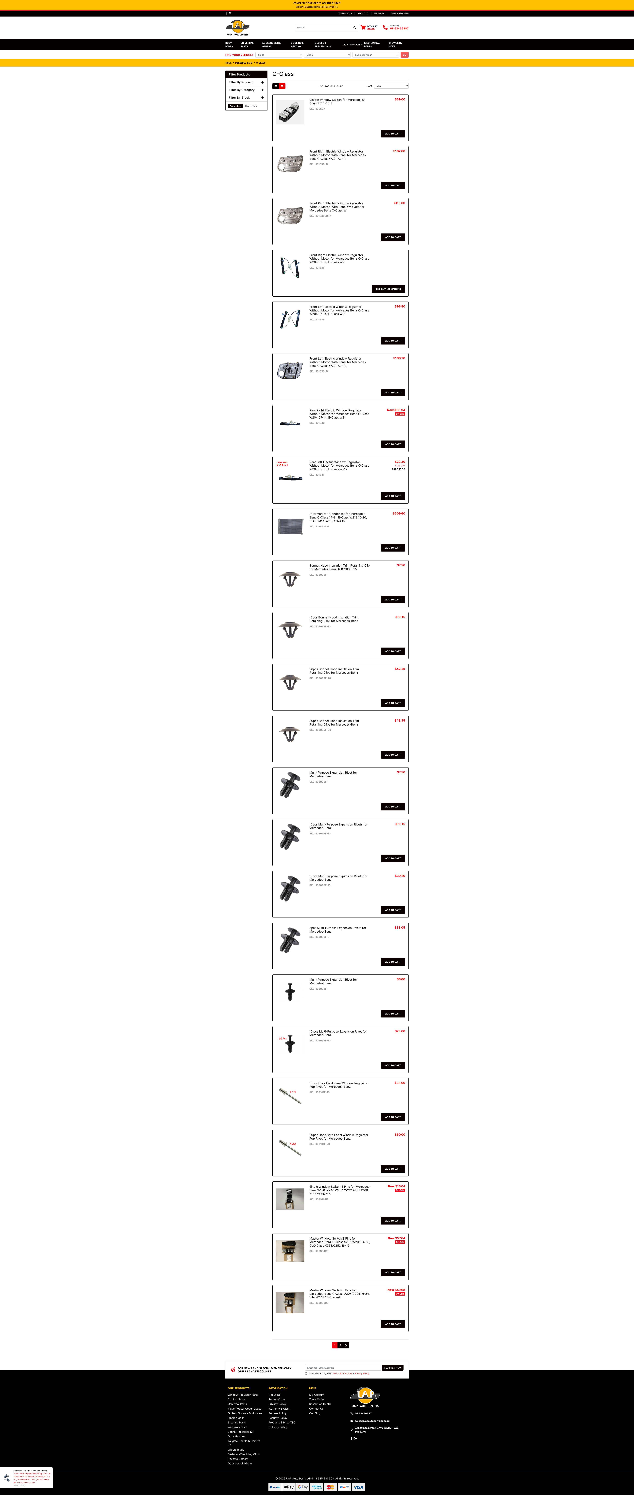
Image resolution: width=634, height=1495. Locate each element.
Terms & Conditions (342, 1373)
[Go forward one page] (346, 1345)
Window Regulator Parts (243, 1394)
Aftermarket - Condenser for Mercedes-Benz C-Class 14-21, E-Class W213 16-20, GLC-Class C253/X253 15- (338, 517)
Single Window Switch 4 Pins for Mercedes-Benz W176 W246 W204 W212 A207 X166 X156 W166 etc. (340, 1190)
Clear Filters (251, 106)
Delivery (379, 13)
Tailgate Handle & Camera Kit (244, 1443)
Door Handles (236, 1436)
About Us (363, 13)
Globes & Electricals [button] (323, 44)
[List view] (282, 86)
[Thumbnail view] (275, 86)
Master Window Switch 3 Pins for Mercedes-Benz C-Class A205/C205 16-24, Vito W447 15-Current (339, 1293)
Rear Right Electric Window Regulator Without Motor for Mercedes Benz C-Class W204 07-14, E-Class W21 (339, 414)
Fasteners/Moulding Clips (244, 1454)
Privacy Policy (362, 1373)
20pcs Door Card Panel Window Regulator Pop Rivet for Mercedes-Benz (338, 1136)
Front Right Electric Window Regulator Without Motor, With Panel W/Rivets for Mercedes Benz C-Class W (336, 207)
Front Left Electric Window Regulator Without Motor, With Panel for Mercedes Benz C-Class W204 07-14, (337, 362)
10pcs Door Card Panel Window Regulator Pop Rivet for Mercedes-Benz (338, 1085)
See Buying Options (388, 289)
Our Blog (314, 1413)
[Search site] (355, 27)
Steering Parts (237, 1422)
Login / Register (399, 13)
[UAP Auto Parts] (237, 27)
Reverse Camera (238, 1458)
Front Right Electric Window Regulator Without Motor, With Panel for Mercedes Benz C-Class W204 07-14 (337, 155)
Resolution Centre (320, 1404)
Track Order (316, 1399)
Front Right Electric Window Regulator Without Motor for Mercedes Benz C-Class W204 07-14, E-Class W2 (339, 258)
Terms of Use (277, 1399)
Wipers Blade (236, 1449)
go (404, 54)
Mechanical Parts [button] (372, 44)
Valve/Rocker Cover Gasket (245, 1408)
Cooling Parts (236, 1399)
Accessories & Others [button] (271, 44)
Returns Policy (277, 1413)
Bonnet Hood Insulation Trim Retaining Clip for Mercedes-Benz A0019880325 (339, 567)
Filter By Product (241, 82)
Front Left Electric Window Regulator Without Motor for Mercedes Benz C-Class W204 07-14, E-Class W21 (339, 310)
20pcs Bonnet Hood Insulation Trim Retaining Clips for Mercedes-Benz (334, 670)
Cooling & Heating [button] (297, 44)
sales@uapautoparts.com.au (372, 1420)
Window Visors (237, 1427)
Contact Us (345, 13)
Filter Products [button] (239, 74)
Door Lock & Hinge (240, 1463)
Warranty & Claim (279, 1408)
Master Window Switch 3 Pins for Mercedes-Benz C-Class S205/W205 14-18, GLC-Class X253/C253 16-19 (339, 1242)
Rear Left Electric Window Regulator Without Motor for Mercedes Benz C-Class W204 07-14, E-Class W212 (339, 465)
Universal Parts (247, 44)
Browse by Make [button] (395, 44)
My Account (316, 1394)
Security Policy (278, 1417)
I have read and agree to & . (339, 1373)
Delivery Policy (278, 1427)
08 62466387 (399, 28)
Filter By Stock (239, 97)
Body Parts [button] (229, 44)
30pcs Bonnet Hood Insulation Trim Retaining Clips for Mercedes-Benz (334, 722)
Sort (369, 86)
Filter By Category (242, 90)
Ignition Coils (236, 1417)
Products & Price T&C (282, 1422)
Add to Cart (393, 133)
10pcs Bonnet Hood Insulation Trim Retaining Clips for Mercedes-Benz (333, 619)
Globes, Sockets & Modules (245, 1413)
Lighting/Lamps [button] (353, 44)
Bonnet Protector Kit (241, 1431)
